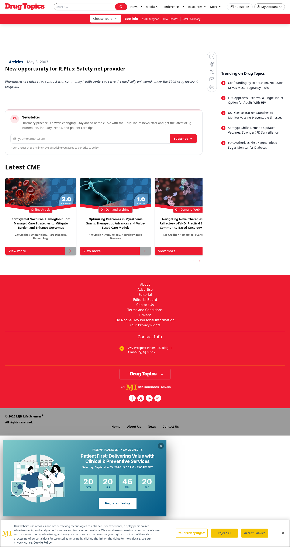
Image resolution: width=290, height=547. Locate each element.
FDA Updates (171, 19)
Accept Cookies (254, 533)
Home (115, 426)
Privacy (145, 315)
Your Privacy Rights (145, 325)
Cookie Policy (43, 542)
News (152, 426)
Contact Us (145, 304)
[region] (145, 533)
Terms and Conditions (145, 309)
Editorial (145, 294)
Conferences (171, 7)
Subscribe (181, 139)
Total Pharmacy (191, 19)
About (145, 284)
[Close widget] (161, 446)
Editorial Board (145, 299)
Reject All (224, 533)
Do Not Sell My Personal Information (145, 320)
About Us (134, 426)
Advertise (145, 289)
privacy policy (91, 147)
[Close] (283, 533)
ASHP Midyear (150, 19)
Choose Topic (102, 19)
